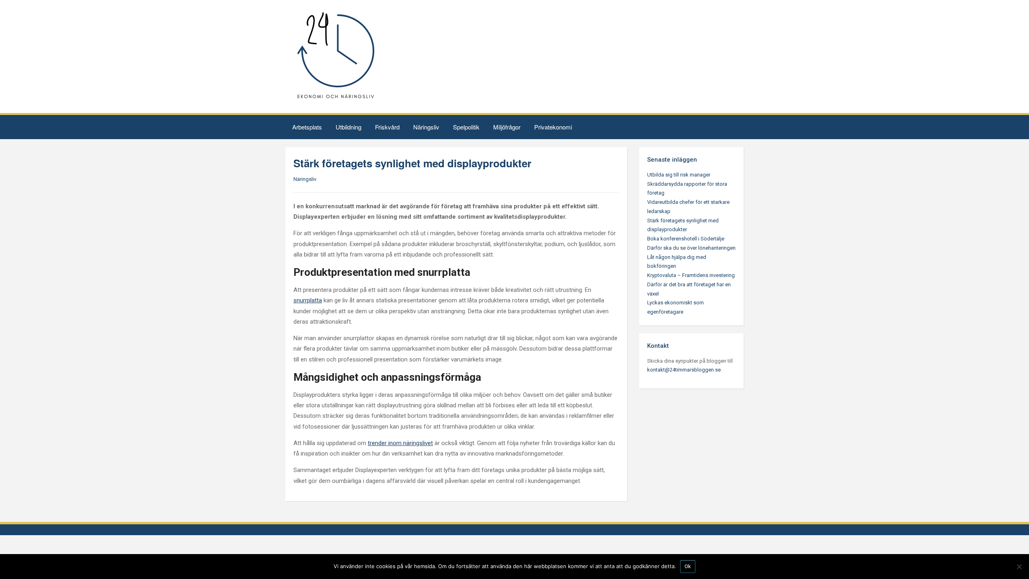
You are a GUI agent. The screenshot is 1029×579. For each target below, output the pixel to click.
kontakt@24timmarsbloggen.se (684, 370)
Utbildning (348, 127)
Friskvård (387, 127)
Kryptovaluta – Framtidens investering (691, 275)
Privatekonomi (553, 127)
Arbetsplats (307, 127)
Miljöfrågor (507, 127)
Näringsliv (426, 127)
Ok (688, 566)
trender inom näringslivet (400, 443)
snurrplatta (307, 300)
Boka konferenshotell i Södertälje (685, 239)
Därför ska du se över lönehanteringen (691, 248)
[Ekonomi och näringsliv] (335, 56)
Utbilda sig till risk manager (678, 175)
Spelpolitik (466, 127)
